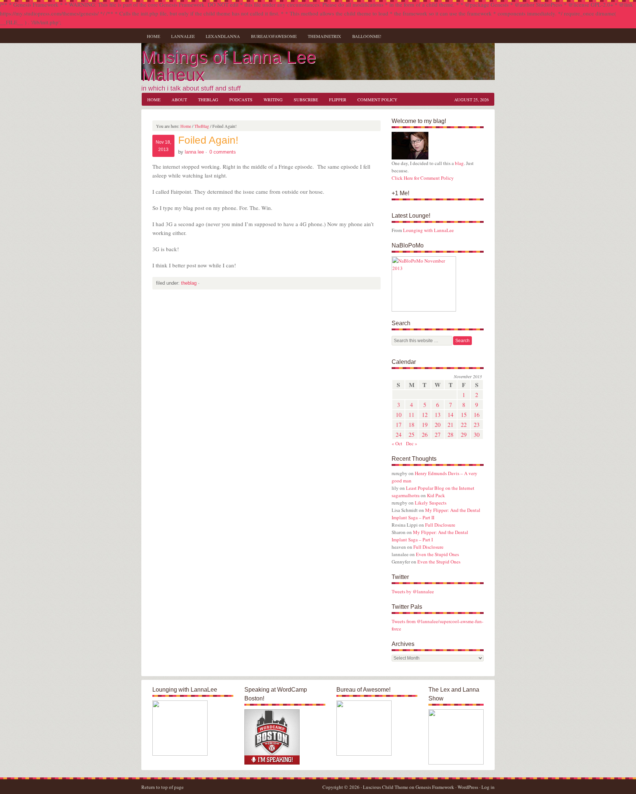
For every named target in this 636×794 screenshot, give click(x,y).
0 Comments (222, 152)
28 (450, 434)
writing (270, 99)
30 (477, 434)
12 (425, 414)
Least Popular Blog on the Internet (440, 488)
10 (399, 414)
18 (411, 424)
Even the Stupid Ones (437, 554)
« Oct (397, 443)
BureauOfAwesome (274, 36)
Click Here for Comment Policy (423, 178)
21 (450, 424)
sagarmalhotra (406, 495)
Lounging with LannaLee (428, 230)
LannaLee (183, 36)
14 (450, 414)
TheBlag (205, 99)
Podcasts (240, 99)
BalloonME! (364, 36)
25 (411, 434)
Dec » (411, 443)
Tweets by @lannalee (413, 591)
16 (477, 414)
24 (399, 434)
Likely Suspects (430, 502)
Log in (488, 787)
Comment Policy (377, 99)
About (179, 99)
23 (477, 424)
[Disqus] (266, 396)
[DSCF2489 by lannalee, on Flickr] (410, 157)
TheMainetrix (324, 36)
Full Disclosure (440, 524)
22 (464, 424)
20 (438, 424)
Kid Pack (436, 495)
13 (438, 414)
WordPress (467, 787)
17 (399, 424)
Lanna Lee (194, 152)
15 (464, 414)
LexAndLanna (223, 36)
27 (438, 434)
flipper (337, 99)
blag (459, 163)
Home (153, 36)
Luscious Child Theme (385, 787)
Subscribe (306, 99)
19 (425, 424)
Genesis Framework (435, 787)
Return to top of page (162, 787)
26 (425, 434)
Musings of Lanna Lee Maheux (228, 66)
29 (464, 434)
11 (411, 414)
